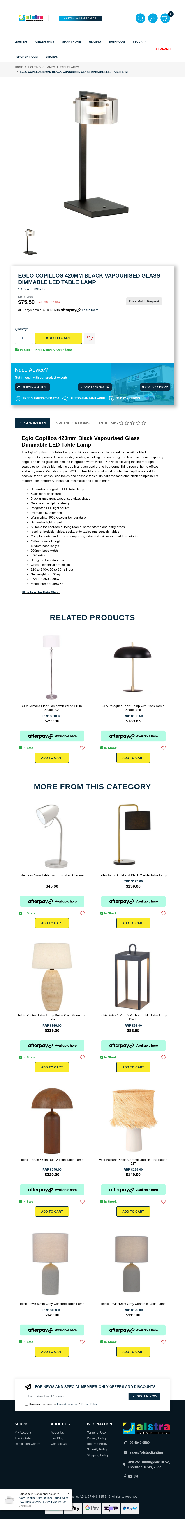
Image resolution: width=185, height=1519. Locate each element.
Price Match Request (144, 301)
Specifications (73, 423)
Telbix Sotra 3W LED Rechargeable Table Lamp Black (133, 1017)
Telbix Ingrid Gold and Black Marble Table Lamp (133, 875)
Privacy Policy (89, 1404)
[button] (89, 338)
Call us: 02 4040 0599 (34, 387)
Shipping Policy (98, 1455)
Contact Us (59, 1444)
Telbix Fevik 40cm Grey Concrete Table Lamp (133, 1304)
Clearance (163, 49)
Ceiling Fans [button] (44, 41)
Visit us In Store (154, 387)
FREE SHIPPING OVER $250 (41, 398)
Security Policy (97, 1449)
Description (32, 423)
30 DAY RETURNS (128, 398)
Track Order (23, 1438)
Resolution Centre (27, 1444)
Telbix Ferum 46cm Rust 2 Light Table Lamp (52, 1159)
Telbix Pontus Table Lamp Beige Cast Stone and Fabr (52, 1017)
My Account (23, 1432)
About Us (57, 1432)
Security (140, 41)
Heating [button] (95, 41)
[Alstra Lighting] (32, 18)
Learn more (90, 310)
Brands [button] (52, 56)
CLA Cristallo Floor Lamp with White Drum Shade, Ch (52, 707)
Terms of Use (96, 1432)
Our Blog (57, 1438)
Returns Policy (97, 1444)
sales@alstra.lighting (146, 1452)
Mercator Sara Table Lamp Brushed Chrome (52, 875)
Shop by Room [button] (27, 56)
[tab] (32, 423)
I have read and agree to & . (63, 1404)
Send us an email (94, 387)
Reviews (109, 423)
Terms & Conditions (67, 1404)
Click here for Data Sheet (41, 592)
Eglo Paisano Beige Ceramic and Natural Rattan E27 (133, 1161)
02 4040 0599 (140, 1443)
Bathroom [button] (117, 41)
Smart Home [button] (71, 41)
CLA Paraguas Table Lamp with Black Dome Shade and (133, 707)
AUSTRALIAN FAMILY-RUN (87, 398)
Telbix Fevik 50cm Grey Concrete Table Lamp (51, 1304)
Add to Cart (58, 338)
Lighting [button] (21, 41)
